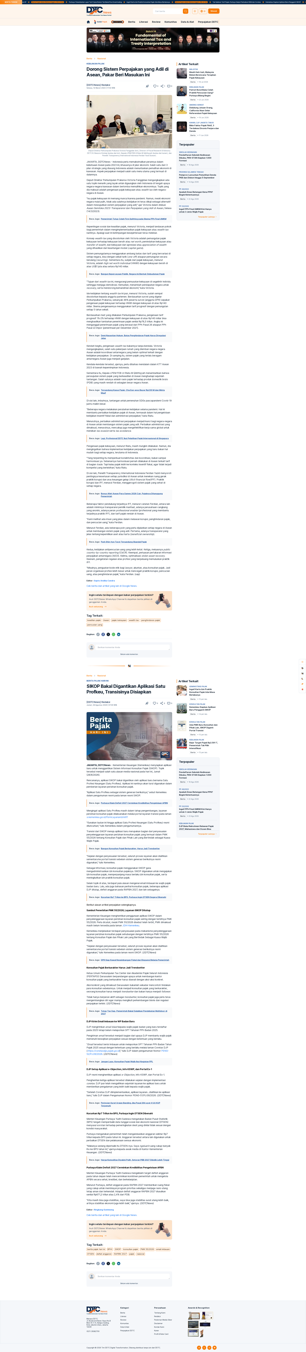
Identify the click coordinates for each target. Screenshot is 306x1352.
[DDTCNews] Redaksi (98, 85)
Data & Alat (187, 21)
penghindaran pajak (150, 620)
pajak (131, 1254)
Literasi (143, 21)
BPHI (109, 1249)
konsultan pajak (130, 1249)
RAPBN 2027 (120, 1254)
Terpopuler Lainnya (206, 217)
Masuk (214, 11)
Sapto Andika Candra (104, 580)
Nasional (101, 58)
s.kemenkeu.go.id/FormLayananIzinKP (107, 817)
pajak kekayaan (119, 620)
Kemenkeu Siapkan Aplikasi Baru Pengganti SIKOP (225, 2)
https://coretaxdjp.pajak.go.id (103, 1050)
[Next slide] (216, 40)
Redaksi (157, 1316)
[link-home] (88, 22)
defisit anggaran (104, 1254)
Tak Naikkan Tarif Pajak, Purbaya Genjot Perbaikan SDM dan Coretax (179, 2)
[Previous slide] (90, 40)
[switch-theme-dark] (195, 11)
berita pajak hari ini (96, 1249)
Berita (131, 21)
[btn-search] (185, 11)
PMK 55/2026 (147, 1249)
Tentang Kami (159, 1313)
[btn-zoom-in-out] (147, 86)
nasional (140, 1254)
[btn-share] (162, 86)
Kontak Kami (159, 1327)
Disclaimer (158, 1323)
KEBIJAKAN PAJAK (95, 63)
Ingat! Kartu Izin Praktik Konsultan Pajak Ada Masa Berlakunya (91, 2)
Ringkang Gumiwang (104, 1210)
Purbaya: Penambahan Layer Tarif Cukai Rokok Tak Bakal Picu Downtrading (37, 2)
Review (156, 21)
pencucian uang (94, 625)
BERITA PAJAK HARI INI (98, 681)
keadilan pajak (94, 620)
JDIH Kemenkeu (130, 925)
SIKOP (118, 1249)
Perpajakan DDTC (208, 21)
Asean (106, 620)
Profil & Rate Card (161, 1334)
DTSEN (90, 1254)
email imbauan (163, 1249)
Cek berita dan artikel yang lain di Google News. (112, 585)
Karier (156, 1331)
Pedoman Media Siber (163, 1320)
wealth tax (134, 620)
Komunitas (171, 21)
